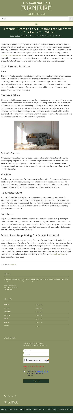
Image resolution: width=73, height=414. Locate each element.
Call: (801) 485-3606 (36, 14)
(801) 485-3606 (8, 289)
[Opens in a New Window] (5, 401)
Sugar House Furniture (11, 409)
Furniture (13, 265)
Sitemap (60, 409)
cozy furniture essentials (11, 55)
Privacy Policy (37, 409)
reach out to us (59, 254)
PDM (70, 409)
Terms (45, 409)
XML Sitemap (52, 409)
